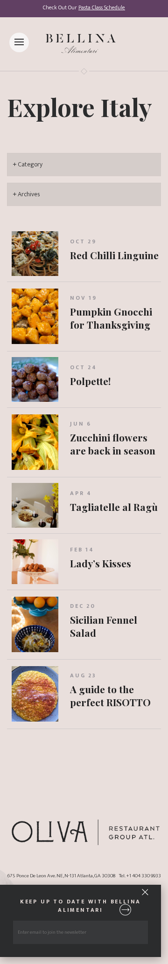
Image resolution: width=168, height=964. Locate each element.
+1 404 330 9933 (143, 875)
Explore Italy (79, 106)
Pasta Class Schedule (101, 7)
